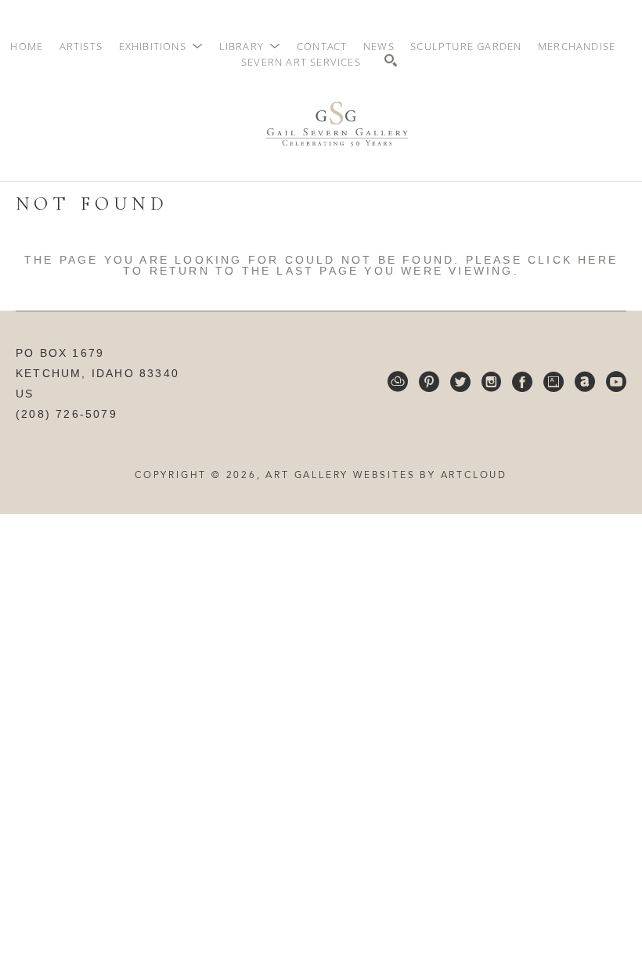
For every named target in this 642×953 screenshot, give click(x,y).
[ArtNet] (585, 382)
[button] (161, 46)
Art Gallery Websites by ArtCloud (386, 475)
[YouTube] (616, 382)
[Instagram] (491, 382)
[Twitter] (460, 382)
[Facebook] (522, 382)
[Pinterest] (429, 382)
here (598, 260)
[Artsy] (553, 382)
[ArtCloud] (398, 382)
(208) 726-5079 (66, 414)
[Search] (390, 60)
